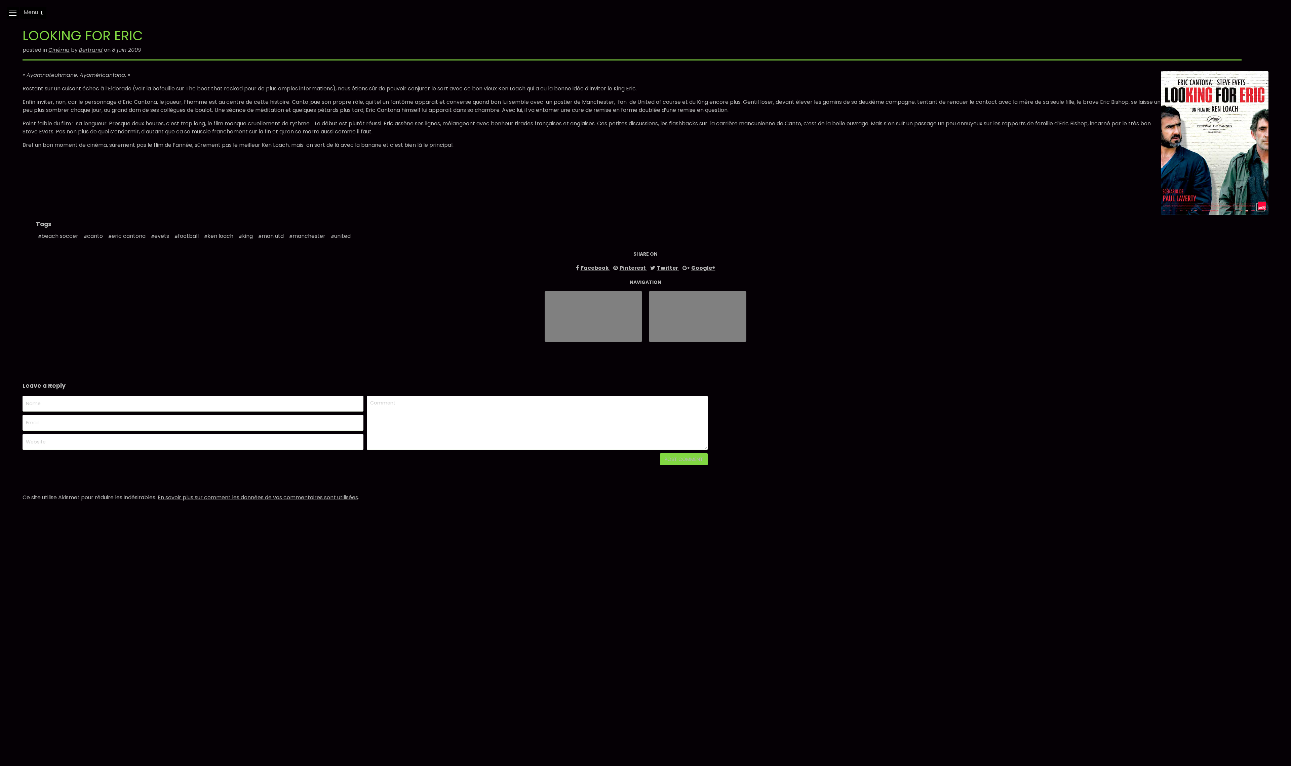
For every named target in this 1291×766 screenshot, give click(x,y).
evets (161, 236)
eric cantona (129, 236)
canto (95, 236)
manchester (308, 236)
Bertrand (91, 50)
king (247, 236)
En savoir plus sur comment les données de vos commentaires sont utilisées (258, 497)
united (342, 236)
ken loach (220, 236)
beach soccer (59, 236)
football (188, 236)
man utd (273, 236)
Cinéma (59, 50)
